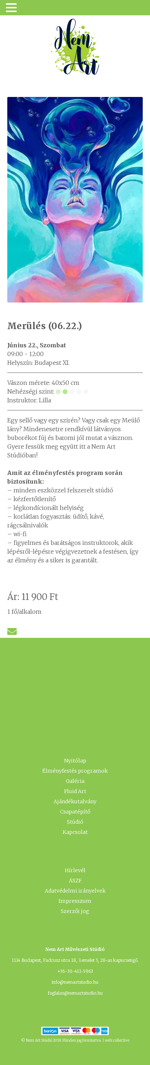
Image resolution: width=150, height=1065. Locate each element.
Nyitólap (75, 760)
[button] (12, 8)
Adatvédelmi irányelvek (75, 891)
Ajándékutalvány (75, 801)
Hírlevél (75, 870)
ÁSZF (75, 880)
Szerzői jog (75, 911)
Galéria (75, 781)
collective (121, 1040)
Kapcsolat (75, 832)
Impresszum (75, 901)
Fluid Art (75, 791)
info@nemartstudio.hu (75, 982)
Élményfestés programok (75, 771)
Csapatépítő (75, 811)
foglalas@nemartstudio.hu (75, 993)
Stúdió (75, 822)
